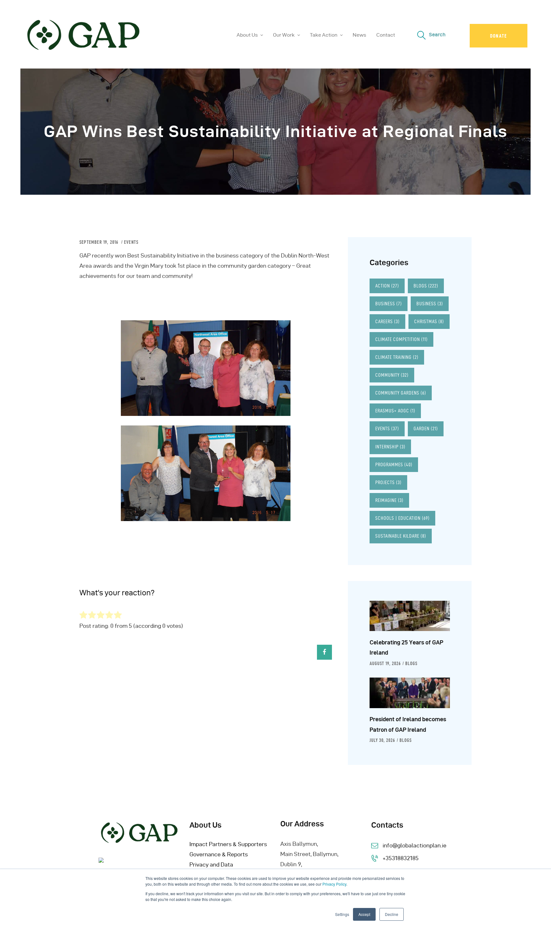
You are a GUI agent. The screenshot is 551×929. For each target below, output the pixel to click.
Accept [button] (364, 914)
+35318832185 (401, 858)
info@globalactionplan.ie (414, 845)
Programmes (393, 464)
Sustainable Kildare (400, 536)
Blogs (426, 285)
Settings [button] (342, 914)
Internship (390, 446)
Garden (426, 428)
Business (388, 303)
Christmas (429, 321)
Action (387, 285)
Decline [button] (391, 914)
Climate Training (396, 357)
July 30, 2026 (382, 740)
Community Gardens (400, 393)
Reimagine (389, 500)
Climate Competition (401, 339)
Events (131, 242)
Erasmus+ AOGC (395, 410)
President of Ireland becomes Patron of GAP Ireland (408, 724)
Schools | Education (402, 518)
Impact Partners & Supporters (228, 844)
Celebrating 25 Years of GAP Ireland (406, 647)
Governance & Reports (218, 854)
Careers (387, 321)
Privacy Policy (334, 884)
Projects (388, 482)
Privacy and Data (211, 864)
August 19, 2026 (385, 663)
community (391, 375)
